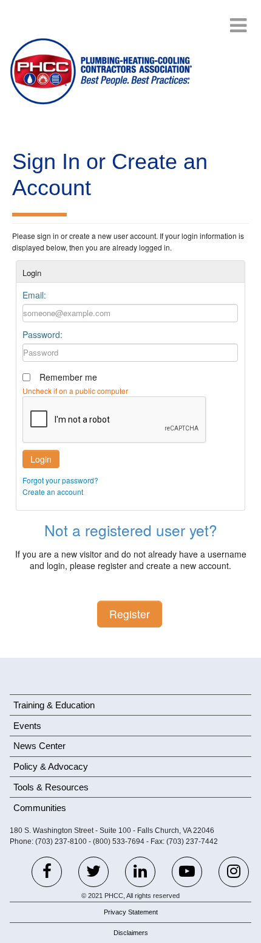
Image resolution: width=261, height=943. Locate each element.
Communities (39, 808)
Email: (34, 295)
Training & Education (54, 705)
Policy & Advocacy (50, 766)
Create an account (52, 491)
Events (27, 725)
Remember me (68, 377)
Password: (42, 334)
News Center (39, 746)
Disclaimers (131, 932)
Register (129, 613)
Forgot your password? (60, 480)
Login (41, 459)
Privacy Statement (131, 912)
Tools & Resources (51, 787)
